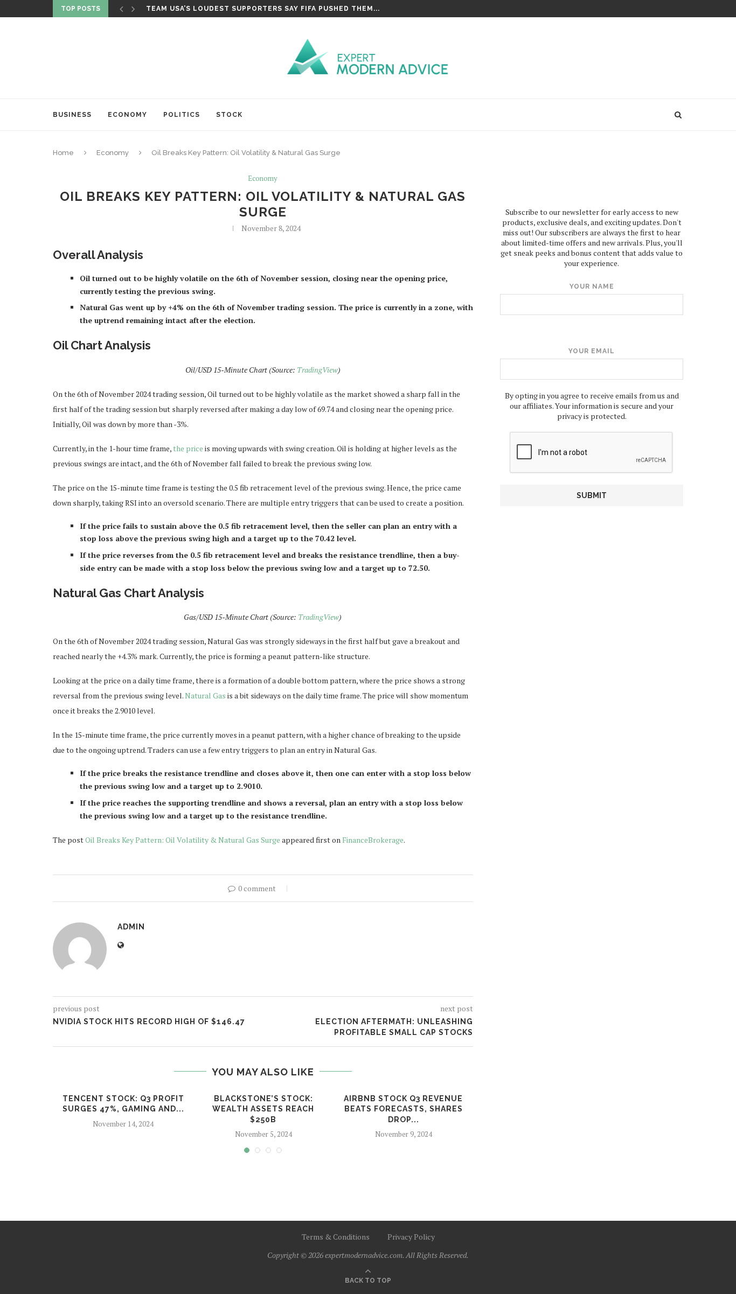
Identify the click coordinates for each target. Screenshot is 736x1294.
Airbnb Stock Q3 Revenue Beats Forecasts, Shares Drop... (403, 1109)
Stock (229, 114)
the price (188, 448)
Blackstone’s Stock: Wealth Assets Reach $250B (263, 1109)
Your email (591, 351)
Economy (127, 114)
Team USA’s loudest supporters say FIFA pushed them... (263, 8)
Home (63, 153)
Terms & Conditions (336, 1237)
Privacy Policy (411, 1237)
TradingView (317, 370)
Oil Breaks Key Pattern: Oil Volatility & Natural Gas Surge (182, 840)
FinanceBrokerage (373, 840)
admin (131, 926)
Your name (592, 286)
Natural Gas (205, 695)
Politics (181, 114)
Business (72, 114)
